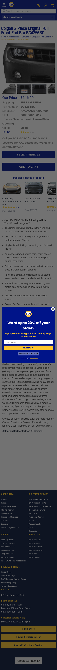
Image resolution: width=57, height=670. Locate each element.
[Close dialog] (53, 309)
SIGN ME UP (28, 347)
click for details (34, 358)
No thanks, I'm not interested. (28, 353)
